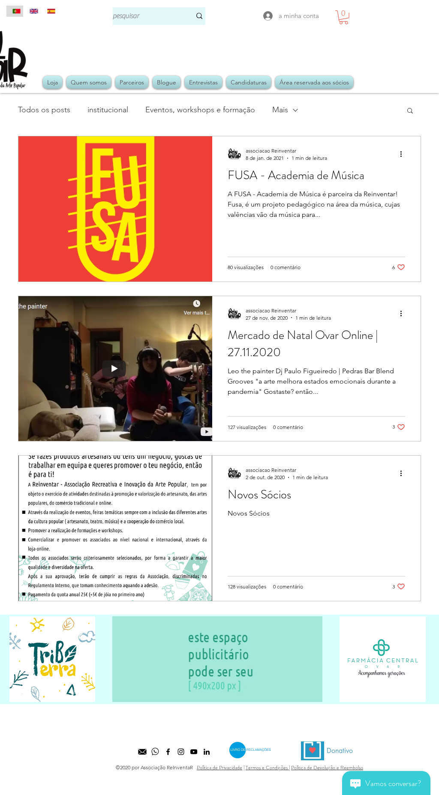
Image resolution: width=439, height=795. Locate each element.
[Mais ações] (404, 154)
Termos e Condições (267, 767)
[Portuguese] (14, 11)
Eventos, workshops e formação (200, 109)
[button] (343, 17)
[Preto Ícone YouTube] (193, 751)
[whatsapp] (155, 751)
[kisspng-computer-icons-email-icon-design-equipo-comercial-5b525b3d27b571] (142, 751)
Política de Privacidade (219, 767)
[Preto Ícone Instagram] (181, 751)
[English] (31, 11)
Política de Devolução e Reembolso (327, 767)
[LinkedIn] (206, 751)
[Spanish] (49, 11)
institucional (107, 109)
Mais (280, 109)
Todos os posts (44, 109)
